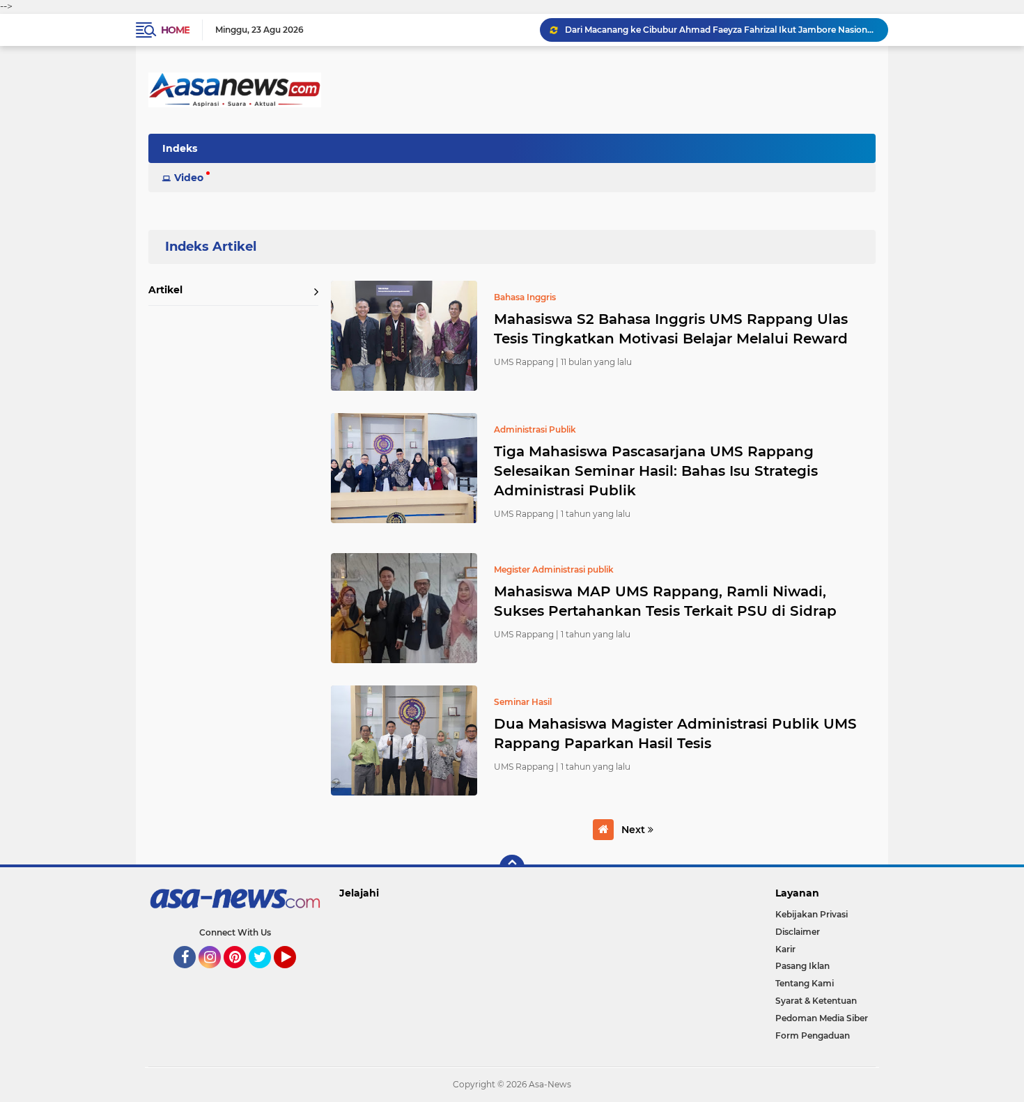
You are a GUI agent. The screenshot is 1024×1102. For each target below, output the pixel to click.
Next (634, 829)
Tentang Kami (804, 983)
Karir (785, 949)
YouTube (294, 974)
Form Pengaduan (812, 1035)
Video (188, 177)
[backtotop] (512, 867)
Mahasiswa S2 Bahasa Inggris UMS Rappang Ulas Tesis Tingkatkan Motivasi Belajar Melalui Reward (671, 329)
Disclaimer (797, 931)
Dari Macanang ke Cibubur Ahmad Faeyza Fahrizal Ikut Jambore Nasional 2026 (720, 29)
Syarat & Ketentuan (816, 1000)
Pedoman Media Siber (821, 1018)
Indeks (179, 148)
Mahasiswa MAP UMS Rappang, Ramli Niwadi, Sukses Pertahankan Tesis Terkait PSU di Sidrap (665, 601)
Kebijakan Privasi (811, 914)
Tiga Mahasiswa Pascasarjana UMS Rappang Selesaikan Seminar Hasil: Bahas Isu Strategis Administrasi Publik (656, 471)
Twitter (266, 974)
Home (175, 30)
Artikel (165, 290)
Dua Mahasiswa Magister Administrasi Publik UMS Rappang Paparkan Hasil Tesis (675, 733)
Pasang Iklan (802, 966)
